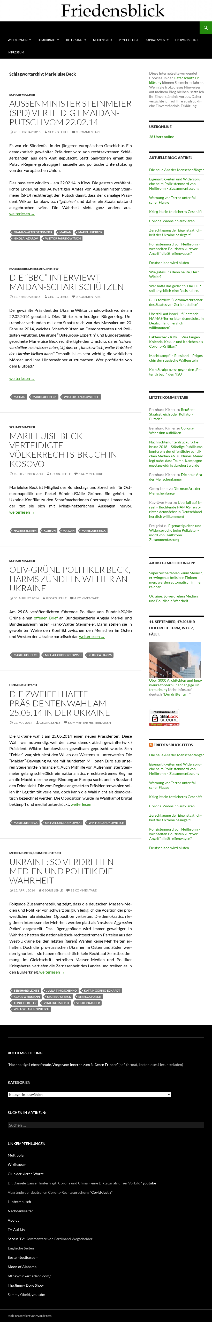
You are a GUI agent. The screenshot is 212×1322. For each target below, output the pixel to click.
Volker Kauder (88, 1003)
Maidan (65, 232)
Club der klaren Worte (26, 1174)
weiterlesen (22, 213)
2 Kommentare (88, 297)
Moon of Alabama (22, 1266)
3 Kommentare (88, 132)
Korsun (50, 530)
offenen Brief (46, 617)
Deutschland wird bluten (169, 262)
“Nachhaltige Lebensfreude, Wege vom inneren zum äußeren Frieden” (63, 1064)
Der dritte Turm (176, 694)
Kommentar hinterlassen (89, 722)
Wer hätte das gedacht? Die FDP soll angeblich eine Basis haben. (175, 288)
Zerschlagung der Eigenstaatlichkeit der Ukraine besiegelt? (175, 232)
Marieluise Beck (90, 232)
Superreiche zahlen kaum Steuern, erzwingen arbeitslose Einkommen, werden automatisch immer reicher (176, 580)
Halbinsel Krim (25, 530)
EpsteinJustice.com (23, 1257)
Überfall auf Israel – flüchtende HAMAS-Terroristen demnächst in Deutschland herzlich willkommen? (176, 321)
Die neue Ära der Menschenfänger (176, 170)
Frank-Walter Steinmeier (33, 232)
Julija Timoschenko (61, 990)
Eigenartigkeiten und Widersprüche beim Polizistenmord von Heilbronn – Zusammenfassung (175, 183)
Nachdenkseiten (21, 1211)
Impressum (16, 52)
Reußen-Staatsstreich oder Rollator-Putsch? (172, 414)
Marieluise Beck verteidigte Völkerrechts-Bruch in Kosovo (63, 450)
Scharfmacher (22, 95)
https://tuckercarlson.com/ (29, 1276)
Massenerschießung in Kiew (34, 268)
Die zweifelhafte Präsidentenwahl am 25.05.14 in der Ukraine (59, 703)
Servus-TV (16, 1239)
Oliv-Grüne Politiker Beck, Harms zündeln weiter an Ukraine (69, 578)
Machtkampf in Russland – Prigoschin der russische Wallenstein (176, 357)
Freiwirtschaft (187, 40)
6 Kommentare (91, 474)
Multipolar (16, 1155)
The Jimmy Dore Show (26, 1285)
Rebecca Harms (100, 655)
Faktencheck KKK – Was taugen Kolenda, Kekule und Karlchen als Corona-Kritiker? (176, 341)
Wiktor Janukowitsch (63, 238)
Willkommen (17, 40)
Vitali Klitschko (56, 1003)
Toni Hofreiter (25, 1003)
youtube (149, 1183)
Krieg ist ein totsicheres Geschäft (175, 211)
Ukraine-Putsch (23, 685)
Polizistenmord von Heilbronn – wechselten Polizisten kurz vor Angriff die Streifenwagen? (175, 249)
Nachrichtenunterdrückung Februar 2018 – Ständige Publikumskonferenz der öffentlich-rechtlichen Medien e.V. (176, 449)
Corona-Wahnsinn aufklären (172, 221)
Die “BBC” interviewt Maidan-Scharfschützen (66, 282)
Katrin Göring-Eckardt (102, 990)
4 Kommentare (86, 598)
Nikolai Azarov (26, 238)
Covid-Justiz (101, 1192)
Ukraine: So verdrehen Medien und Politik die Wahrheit (61, 871)
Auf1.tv (19, 1229)
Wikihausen (17, 1164)
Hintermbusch (19, 1201)
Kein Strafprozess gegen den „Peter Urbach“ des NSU (175, 371)
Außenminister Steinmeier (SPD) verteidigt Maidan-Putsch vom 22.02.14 (70, 112)
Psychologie (129, 40)
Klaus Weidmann (27, 996)
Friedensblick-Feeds (173, 745)
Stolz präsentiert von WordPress (29, 1316)
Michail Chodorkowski (63, 655)
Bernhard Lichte (26, 990)
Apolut (13, 1220)
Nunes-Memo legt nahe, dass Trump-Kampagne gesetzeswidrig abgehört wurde (176, 460)
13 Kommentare (84, 890)
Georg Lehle (58, 132)
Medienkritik (102, 40)
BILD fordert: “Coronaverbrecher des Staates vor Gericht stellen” (176, 302)
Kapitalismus (155, 40)
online (161, 136)
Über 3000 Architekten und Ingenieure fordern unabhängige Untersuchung (175, 685)
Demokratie (46, 40)
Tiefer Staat (74, 40)
